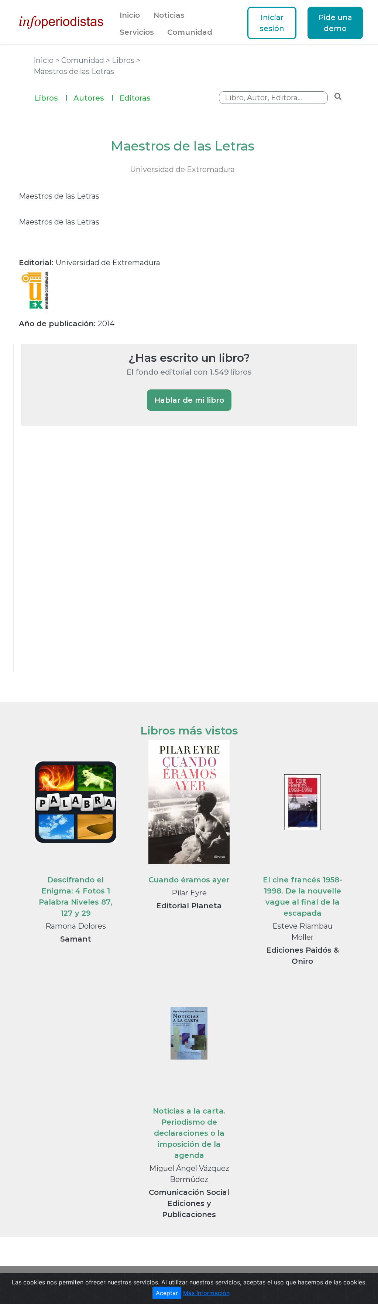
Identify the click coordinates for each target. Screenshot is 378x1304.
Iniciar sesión (272, 23)
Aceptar (167, 1293)
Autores (93, 98)
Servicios (137, 32)
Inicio (130, 15)
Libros (51, 98)
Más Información (206, 1293)
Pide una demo (335, 23)
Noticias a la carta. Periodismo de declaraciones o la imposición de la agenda (189, 1133)
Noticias (169, 15)
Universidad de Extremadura (182, 169)
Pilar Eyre (189, 892)
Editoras (135, 98)
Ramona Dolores (75, 926)
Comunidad (189, 32)
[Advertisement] (76, 559)
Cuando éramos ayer (189, 879)
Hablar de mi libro (189, 400)
